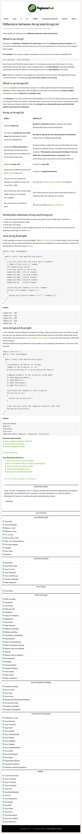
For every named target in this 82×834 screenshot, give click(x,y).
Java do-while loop (11, 576)
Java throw (8, 693)
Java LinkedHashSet (11, 734)
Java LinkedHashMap (12, 748)
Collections (12, 479)
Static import (9, 675)
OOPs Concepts (10, 599)
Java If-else (8, 563)
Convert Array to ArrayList (15, 444)
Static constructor (10, 678)
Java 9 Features (10, 782)
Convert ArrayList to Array (15, 447)
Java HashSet (9, 731)
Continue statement (11, 579)
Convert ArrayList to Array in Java (20, 466)
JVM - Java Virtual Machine (14, 541)
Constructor (8, 602)
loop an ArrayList (56, 205)
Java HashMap (9, 741)
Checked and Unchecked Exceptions (17, 700)
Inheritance (8, 612)
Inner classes (9, 672)
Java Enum (8, 812)
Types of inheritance (11, 616)
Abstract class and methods (14, 649)
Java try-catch (9, 690)
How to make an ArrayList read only (18, 441)
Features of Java (10, 531)
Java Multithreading (11, 792)
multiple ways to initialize (52, 182)
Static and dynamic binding (14, 645)
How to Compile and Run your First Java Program (26, 463)
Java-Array (21, 479)
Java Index (8, 521)
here (28, 230)
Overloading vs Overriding (13, 635)
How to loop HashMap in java (18, 469)
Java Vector (8, 728)
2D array (9, 173)
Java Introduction (10, 525)
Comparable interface (12, 761)
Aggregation (8, 619)
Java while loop (10, 573)
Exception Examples (11, 706)
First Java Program (11, 545)
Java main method (11, 818)
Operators (7, 554)
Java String (8, 606)
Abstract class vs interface (13, 655)
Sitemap (59, 829)
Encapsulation (9, 658)
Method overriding (10, 632)
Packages (7, 662)
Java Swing (8, 809)
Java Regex (8, 802)
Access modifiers (10, 665)
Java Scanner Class (11, 776)
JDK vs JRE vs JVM (11, 538)
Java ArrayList (9, 721)
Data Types (8, 551)
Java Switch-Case (10, 566)
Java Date (8, 789)
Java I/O (7, 795)
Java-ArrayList (30, 479)
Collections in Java (11, 718)
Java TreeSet (9, 738)
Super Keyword (9, 625)
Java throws (8, 696)
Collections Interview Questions (15, 767)
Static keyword (9, 609)
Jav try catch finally (11, 703)
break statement (10, 582)
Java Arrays (8, 591)
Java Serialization (10, 799)
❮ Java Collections (10, 453)
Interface (7, 652)
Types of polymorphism (12, 642)
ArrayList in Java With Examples (19, 472)
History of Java (9, 528)
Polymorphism (9, 639)
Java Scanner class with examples (20, 461)
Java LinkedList (10, 724)
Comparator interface (12, 764)
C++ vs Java (8, 535)
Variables (7, 548)
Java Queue (8, 751)
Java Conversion (10, 785)
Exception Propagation (12, 710)
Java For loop (9, 569)
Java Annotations (10, 815)
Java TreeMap (9, 744)
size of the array (46, 240)
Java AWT (8, 805)
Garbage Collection (11, 668)
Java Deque (8, 757)
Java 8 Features (10, 779)
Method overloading (11, 629)
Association (8, 622)
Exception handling (11, 686)
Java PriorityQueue (11, 754)
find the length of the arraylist (37, 338)
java (49, 28)
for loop (29, 246)
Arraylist (6, 88)
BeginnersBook (41, 8)
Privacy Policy (51, 829)
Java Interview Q (10, 822)
